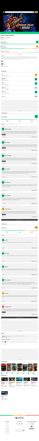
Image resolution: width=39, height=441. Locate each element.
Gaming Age (6, 142)
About (7, 423)
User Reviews (4, 224)
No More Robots (4, 32)
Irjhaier (5, 240)
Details (2, 333)
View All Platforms (7, 37)
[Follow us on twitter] (22, 424)
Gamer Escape (6, 209)
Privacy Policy (7, 428)
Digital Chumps (6, 129)
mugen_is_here (7, 306)
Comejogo (5, 253)
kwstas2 (5, 293)
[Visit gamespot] (31, 424)
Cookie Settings (7, 433)
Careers (7, 426)
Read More (3, 134)
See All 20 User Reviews (19, 317)
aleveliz (5, 266)
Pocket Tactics (6, 195)
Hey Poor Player (7, 155)
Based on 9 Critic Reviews (4, 117)
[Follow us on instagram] (19, 424)
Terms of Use (7, 431)
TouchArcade (6, 182)
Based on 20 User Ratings (4, 47)
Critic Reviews (4, 113)
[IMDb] (23, 430)
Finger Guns (6, 169)
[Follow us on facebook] (17, 424)
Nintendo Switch (34, 150)
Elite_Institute (7, 280)
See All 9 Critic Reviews (19, 219)
